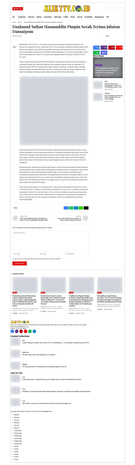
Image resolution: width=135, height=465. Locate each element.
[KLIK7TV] (20, 322)
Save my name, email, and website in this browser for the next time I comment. (37, 259)
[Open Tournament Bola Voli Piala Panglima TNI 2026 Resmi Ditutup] (98, 97)
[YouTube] (121, 8)
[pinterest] (117, 8)
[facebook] (105, 8)
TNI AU (20, 22)
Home (14, 22)
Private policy (18, 430)
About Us (16, 414)
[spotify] (30, 331)
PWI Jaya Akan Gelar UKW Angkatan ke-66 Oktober (38, 354)
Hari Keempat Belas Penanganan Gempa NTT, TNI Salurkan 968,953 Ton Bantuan (113, 85)
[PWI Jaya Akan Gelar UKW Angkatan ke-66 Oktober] (16, 354)
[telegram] (34, 331)
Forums (16, 446)
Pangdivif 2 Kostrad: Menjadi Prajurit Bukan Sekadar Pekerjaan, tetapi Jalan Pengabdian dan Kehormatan (56, 391)
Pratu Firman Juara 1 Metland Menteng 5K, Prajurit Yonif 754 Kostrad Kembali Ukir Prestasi (51, 379)
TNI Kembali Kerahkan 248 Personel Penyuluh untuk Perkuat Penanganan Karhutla (106, 70)
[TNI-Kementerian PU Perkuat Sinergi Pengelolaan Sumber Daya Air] (16, 366)
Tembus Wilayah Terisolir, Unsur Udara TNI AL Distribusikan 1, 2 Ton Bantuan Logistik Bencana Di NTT (55, 342)
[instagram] (113, 8)
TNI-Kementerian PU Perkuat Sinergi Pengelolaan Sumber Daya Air (44, 366)
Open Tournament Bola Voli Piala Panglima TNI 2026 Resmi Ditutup (113, 97)
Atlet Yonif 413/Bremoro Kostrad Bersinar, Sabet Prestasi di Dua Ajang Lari (46, 403)
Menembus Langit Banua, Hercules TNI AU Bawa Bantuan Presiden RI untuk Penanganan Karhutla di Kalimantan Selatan (109, 299)
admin (98, 75)
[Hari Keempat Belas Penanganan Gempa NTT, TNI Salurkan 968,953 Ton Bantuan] (98, 85)
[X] (109, 8)
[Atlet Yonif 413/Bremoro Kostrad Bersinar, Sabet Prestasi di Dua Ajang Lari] (16, 402)
